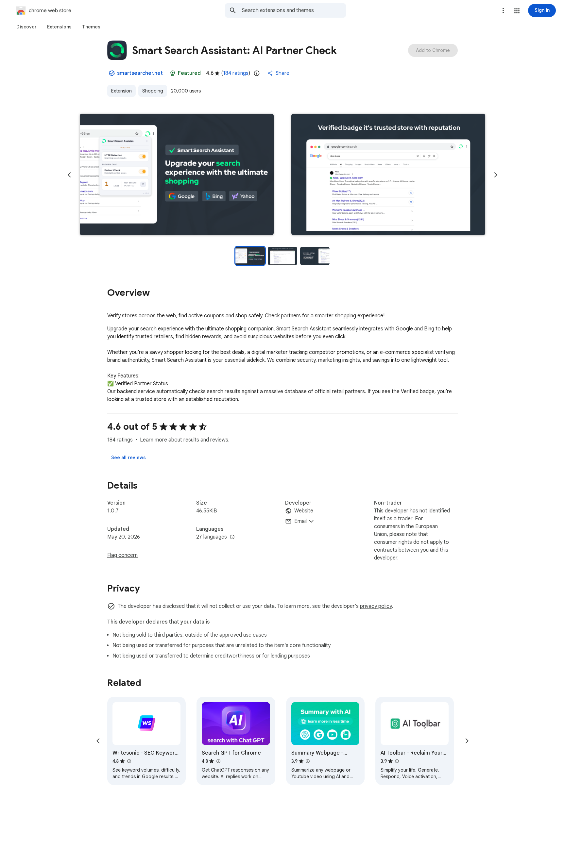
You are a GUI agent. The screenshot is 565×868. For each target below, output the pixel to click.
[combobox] (294, 10)
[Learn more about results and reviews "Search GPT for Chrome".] (218, 761)
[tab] (26, 27)
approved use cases (243, 635)
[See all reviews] (128, 457)
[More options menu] (503, 10)
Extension (121, 91)
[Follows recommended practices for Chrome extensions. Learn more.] (172, 73)
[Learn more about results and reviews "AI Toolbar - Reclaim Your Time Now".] (397, 761)
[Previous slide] (69, 174)
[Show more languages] (232, 537)
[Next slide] (495, 174)
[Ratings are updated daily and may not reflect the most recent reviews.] (256, 73)
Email (300, 521)
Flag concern (122, 555)
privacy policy (376, 606)
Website (303, 511)
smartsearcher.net (140, 73)
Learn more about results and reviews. (185, 440)
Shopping (152, 91)
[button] (516, 10)
